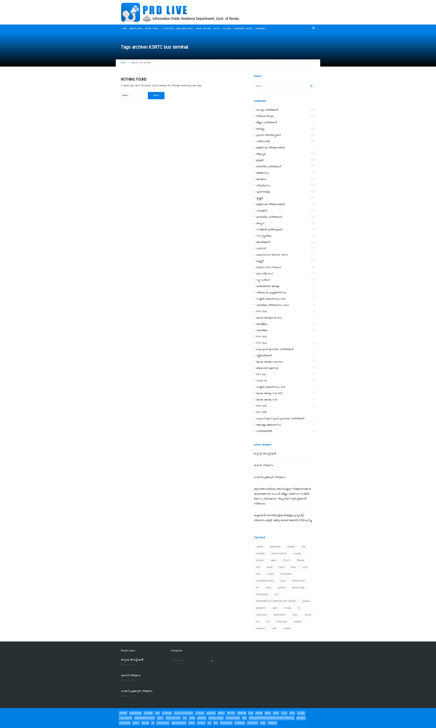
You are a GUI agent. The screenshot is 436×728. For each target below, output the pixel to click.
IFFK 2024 (261, 311)
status (295, 615)
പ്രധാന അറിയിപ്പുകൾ (268, 135)
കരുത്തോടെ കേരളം (268, 286)
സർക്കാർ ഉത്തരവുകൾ (269, 229)
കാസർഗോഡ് (264, 273)
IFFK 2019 (261, 406)
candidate (291, 547)
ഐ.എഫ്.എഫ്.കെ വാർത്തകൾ (274, 349)
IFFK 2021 (261, 374)
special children (280, 615)
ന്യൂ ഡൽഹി (263, 280)
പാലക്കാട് (261, 210)
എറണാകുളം (263, 191)
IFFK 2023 (261, 336)
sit (299, 608)
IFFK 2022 (261, 343)
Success (308, 615)
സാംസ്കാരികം (264, 236)
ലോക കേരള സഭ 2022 (269, 361)
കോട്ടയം (261, 179)
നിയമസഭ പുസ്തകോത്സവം (271, 292)
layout (283, 581)
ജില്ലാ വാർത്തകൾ (266, 122)
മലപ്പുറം (260, 223)
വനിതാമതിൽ (264, 431)
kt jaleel (270, 574)
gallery (273, 560)
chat (303, 547)
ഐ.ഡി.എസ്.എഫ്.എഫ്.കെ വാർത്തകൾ (280, 418)
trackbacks (298, 622)
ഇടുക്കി (259, 160)
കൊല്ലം (260, 128)
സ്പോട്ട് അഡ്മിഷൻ (265, 453)
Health (216, 29)
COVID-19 (261, 380)
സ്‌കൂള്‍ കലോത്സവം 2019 (270, 387)
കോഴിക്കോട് (263, 242)
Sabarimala (260, 29)
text (267, 622)
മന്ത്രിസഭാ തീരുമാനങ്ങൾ (270, 147)
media (268, 588)
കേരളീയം (262, 324)
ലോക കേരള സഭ (266, 399)
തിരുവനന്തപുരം (265, 116)
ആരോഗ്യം (262, 173)
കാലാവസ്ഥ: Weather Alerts (272, 254)
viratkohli (287, 628)
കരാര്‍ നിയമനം (263, 465)
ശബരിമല (262, 330)
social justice (261, 615)
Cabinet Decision (203, 29)
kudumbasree (286, 574)
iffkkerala (300, 560)
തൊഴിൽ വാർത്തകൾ (268, 166)
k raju (304, 567)
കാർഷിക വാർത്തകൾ (269, 217)
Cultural (227, 29)
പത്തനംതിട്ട (263, 141)
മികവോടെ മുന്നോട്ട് (267, 368)
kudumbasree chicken (265, 581)
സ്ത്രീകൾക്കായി (264, 355)
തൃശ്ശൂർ (259, 198)
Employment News (184, 29)
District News (151, 29)
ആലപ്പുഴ (261, 154)
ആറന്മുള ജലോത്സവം (268, 424)
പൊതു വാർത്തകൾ (267, 110)
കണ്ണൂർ (260, 261)
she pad (288, 608)
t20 (257, 622)
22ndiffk (259, 547)
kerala (293, 567)
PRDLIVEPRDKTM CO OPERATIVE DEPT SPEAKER (276, 601)
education (260, 560)
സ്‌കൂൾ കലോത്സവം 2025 (270, 298)
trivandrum (260, 628)
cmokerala (260, 553)
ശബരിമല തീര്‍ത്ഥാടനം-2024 (272, 305)
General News (136, 29)
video (274, 628)
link (257, 588)
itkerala (269, 567)
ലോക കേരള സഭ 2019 (269, 393)
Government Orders (243, 29)
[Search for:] (134, 95)
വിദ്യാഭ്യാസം (263, 185)
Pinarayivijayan (262, 594)
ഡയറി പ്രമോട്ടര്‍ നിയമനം (269, 477)
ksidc (258, 574)
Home (124, 29)
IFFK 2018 (261, 412)
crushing (297, 553)
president (306, 601)
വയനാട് (261, 248)
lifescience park (299, 581)
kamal (281, 567)
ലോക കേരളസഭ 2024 (269, 317)
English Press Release (268, 267)
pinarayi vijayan (298, 588)
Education (168, 29)
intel (258, 567)
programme (261, 608)
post (276, 594)
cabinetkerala (275, 547)
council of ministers (279, 553)
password (281, 588)
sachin (275, 608)
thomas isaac (281, 622)
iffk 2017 (286, 560)
